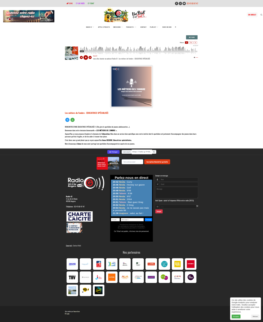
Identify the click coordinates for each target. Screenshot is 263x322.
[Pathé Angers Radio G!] (85, 290)
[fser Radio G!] (138, 264)
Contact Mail (77, 245)
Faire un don (166, 27)
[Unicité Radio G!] (111, 277)
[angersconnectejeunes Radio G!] (98, 277)
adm (67, 314)
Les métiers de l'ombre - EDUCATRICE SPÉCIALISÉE (86, 112)
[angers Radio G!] (98, 264)
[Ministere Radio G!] (124, 264)
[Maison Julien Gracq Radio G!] (85, 277)
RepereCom (76, 311)
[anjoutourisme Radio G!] (164, 277)
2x (195, 42)
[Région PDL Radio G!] (111, 264)
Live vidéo (81, 3)
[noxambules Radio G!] (151, 277)
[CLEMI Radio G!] (177, 277)
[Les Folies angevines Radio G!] (190, 277)
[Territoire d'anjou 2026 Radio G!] (72, 264)
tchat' (91, 3)
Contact (143, 27)
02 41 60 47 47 (192, 3)
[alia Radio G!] (124, 277)
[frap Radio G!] (164, 264)
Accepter (236, 316)
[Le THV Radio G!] (72, 277)
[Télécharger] (72, 120)
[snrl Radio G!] (151, 264)
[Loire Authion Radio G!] (72, 290)
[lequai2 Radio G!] (177, 264)
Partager (113, 152)
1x (186, 42)
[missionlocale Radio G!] (138, 277)
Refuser (255, 316)
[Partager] (67, 120)
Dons (71, 3)
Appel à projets (104, 27)
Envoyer (159, 211)
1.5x (191, 42)
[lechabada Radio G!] (190, 264)
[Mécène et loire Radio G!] (85, 264)
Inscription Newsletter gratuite (157, 162)
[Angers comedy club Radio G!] (98, 290)
